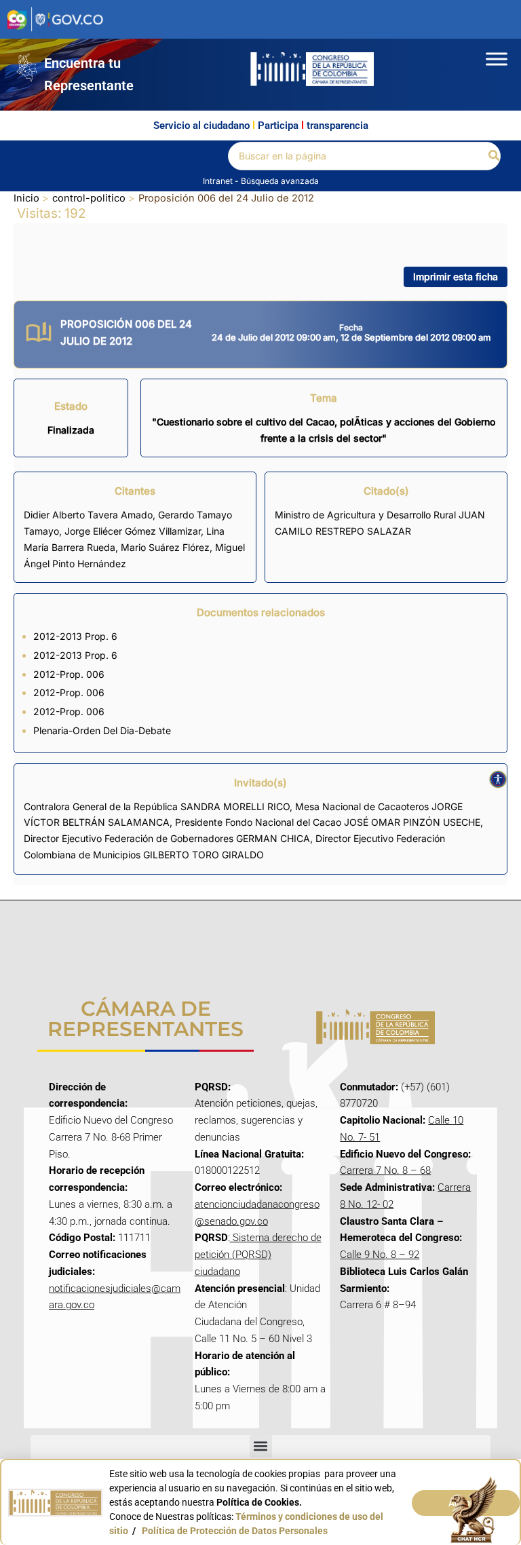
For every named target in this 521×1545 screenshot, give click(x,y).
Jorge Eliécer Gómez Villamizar (132, 531)
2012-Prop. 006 (68, 674)
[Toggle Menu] (496, 58)
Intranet (219, 181)
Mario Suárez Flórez (165, 547)
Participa (278, 125)
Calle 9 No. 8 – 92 (379, 1254)
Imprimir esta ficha (455, 276)
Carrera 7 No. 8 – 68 (385, 1170)
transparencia (337, 125)
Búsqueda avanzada (280, 181)
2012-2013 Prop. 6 (75, 636)
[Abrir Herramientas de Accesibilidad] (498, 779)
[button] (494, 155)
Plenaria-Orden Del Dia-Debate (102, 730)
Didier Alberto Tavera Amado (88, 514)
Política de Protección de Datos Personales (235, 1530)
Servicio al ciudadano (201, 125)
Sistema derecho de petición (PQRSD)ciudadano (258, 1255)
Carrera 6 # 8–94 (378, 1305)
